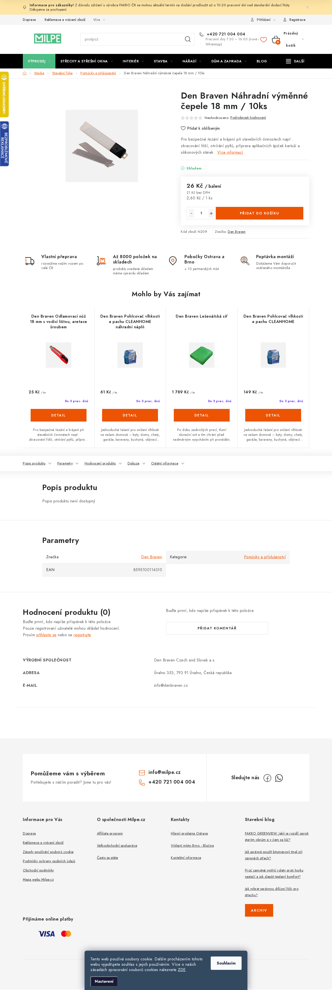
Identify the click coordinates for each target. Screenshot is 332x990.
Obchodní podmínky (38, 870)
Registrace (297, 19)
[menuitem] (39, 61)
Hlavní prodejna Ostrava (189, 833)
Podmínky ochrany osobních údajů (49, 861)
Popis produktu (34, 463)
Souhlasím (226, 963)
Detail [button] (59, 415)
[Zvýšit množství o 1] (211, 213)
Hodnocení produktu (100, 463)
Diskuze (134, 463)
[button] (58, 420)
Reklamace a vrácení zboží (65, 19)
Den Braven (236, 231)
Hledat (188, 39)
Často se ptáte (107, 857)
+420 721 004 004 (225, 34)
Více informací (230, 152)
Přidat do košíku (259, 213)
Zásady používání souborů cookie (48, 851)
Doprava (29, 19)
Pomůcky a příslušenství (265, 557)
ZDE (182, 970)
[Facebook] (267, 778)
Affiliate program (110, 833)
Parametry (65, 463)
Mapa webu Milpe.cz (38, 879)
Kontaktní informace (186, 857)
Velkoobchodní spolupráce (117, 845)
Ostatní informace (164, 463)
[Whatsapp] (279, 778)
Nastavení (104, 981)
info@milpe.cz (165, 772)
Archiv (259, 910)
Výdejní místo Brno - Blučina (192, 845)
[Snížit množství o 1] (191, 213)
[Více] (295, 61)
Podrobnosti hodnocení (248, 117)
